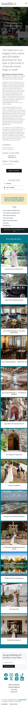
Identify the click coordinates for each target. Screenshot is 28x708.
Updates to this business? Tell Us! (14, 230)
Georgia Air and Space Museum (14, 516)
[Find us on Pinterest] (16, 676)
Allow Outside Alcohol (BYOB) (9, 215)
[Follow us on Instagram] (11, 676)
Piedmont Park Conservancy (14, 578)
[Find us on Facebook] (6, 676)
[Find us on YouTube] (6, 680)
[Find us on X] (11, 680)
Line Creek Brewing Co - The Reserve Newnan (14, 393)
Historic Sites (6, 223)
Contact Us (14, 692)
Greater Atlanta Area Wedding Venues (11, 213)
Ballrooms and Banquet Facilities (10, 220)
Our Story (14, 689)
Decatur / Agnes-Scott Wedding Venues (11, 210)
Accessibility (4, 704)
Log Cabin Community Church (14, 423)
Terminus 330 (14, 609)
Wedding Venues (6, 225)
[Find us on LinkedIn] (22, 680)
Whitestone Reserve (14, 640)
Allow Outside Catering (8, 218)
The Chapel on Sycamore (14, 454)
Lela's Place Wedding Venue (14, 300)
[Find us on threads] (16, 680)
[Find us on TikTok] (22, 676)
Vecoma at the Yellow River (14, 269)
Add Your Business (14, 685)
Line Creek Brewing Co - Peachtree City (14, 362)
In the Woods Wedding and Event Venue (14, 548)
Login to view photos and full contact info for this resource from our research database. (14, 199)
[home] (9, 3)
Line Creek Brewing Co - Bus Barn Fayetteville (14, 331)
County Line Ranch (14, 485)
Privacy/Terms (13, 704)
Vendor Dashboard (14, 687)
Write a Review (14, 170)
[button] (26, 3)
